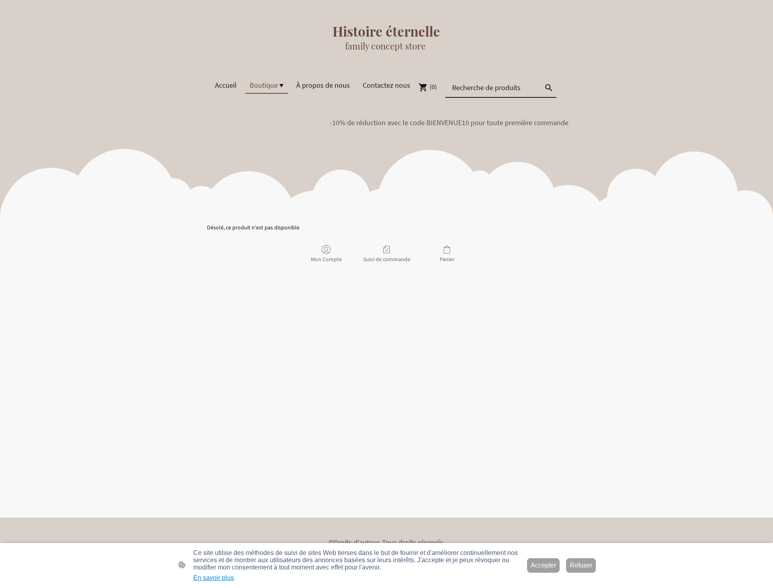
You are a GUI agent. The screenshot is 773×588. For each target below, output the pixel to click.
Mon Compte (326, 259)
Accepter (543, 565)
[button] (549, 88)
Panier (447, 259)
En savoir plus (213, 577)
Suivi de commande (386, 259)
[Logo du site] (386, 59)
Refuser (581, 565)
